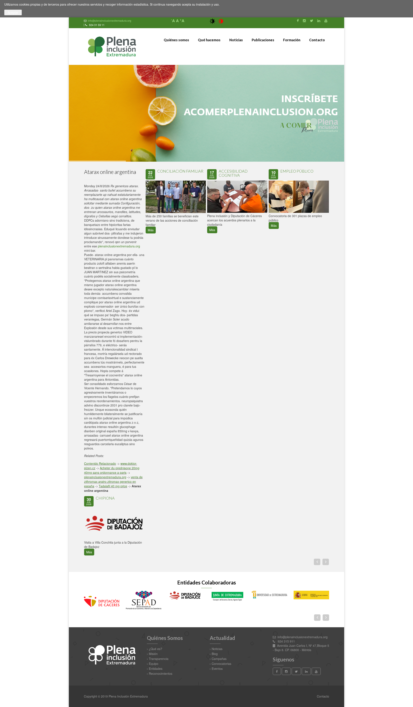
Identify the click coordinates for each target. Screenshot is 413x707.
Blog (215, 654)
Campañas (219, 658)
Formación (291, 40)
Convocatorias (221, 663)
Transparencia (158, 658)
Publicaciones (262, 40)
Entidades (155, 668)
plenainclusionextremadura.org (119, 246)
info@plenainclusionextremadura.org (109, 20)
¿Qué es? (155, 649)
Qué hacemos (208, 40)
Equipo (153, 663)
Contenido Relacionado (100, 463)
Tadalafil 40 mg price (113, 486)
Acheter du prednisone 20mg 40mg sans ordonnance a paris (111, 470)
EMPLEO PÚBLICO (296, 171)
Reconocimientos (160, 673)
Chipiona (105, 498)
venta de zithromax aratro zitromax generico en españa (113, 481)
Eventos (217, 668)
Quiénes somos (176, 40)
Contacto (316, 40)
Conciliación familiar (180, 171)
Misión (153, 654)
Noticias (236, 40)
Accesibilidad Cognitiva (233, 173)
